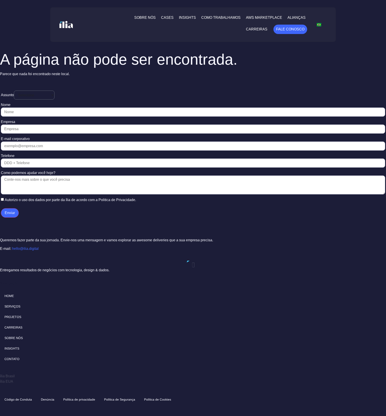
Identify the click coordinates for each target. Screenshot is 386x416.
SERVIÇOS (12, 306)
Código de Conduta (18, 399)
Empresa (8, 122)
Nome (5, 105)
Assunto (7, 95)
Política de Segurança (119, 399)
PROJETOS (12, 317)
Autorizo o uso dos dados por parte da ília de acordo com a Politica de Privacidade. (70, 200)
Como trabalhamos (221, 17)
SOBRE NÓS (13, 338)
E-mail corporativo (15, 139)
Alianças (296, 17)
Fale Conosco (290, 29)
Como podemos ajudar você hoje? (28, 173)
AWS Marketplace (264, 17)
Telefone (8, 156)
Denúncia (47, 399)
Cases (167, 17)
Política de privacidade (79, 399)
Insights (187, 17)
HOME (9, 296)
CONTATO (11, 359)
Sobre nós (145, 17)
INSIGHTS (11, 348)
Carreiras (256, 29)
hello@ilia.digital (25, 248)
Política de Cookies (157, 399)
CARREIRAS (13, 327)
